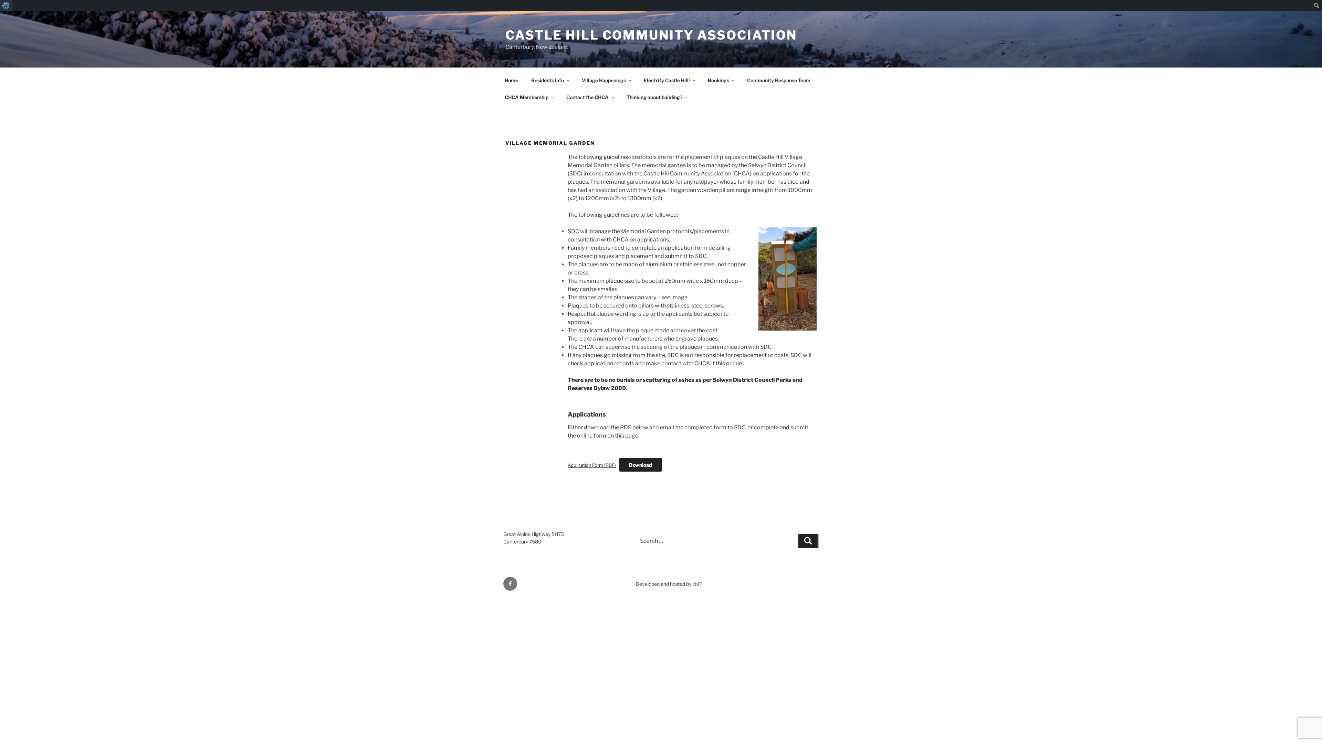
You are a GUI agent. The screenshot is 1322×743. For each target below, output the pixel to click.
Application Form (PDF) (592, 465)
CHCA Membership (526, 97)
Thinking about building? (654, 97)
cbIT (697, 584)
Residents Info (547, 80)
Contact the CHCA (587, 97)
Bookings (718, 80)
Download (640, 465)
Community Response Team (778, 80)
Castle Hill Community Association (651, 35)
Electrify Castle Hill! (667, 80)
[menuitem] (6, 5)
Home (511, 80)
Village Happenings (604, 80)
